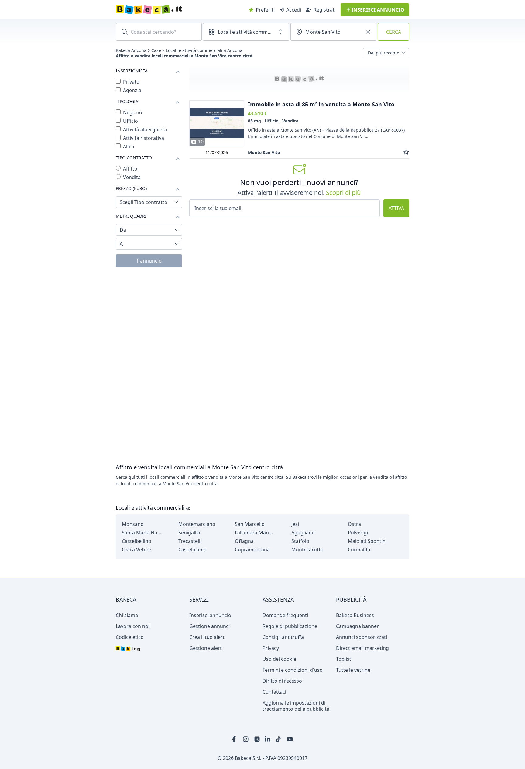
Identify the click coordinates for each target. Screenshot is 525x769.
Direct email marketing (362, 648)
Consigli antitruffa (283, 637)
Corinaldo (359, 549)
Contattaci (274, 691)
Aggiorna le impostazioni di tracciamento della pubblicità (295, 705)
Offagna (244, 541)
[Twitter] (257, 739)
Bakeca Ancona (131, 50)
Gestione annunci (209, 626)
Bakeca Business (355, 615)
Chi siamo (127, 615)
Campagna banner (357, 626)
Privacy (270, 648)
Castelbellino (136, 541)
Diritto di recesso (282, 681)
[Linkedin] (268, 739)
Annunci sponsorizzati (361, 637)
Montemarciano (196, 524)
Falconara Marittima (254, 532)
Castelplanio (192, 549)
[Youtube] (290, 739)
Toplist (343, 659)
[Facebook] (235, 739)
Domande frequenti (285, 615)
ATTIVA (396, 208)
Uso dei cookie (279, 659)
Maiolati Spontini (367, 541)
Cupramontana (252, 549)
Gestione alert (205, 648)
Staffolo (300, 541)
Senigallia (189, 532)
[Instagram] (246, 739)
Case (156, 50)
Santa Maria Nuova (141, 532)
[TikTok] (279, 739)
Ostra (354, 524)
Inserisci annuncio (210, 615)
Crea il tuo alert (207, 637)
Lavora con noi (132, 626)
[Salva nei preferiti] (406, 152)
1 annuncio (149, 260)
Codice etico (130, 637)
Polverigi (358, 532)
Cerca (393, 32)
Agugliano (303, 532)
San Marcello (250, 524)
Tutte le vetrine (353, 670)
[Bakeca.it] (171, 10)
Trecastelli (189, 541)
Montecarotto (307, 549)
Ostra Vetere (136, 549)
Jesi (295, 524)
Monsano (133, 524)
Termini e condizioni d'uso (292, 670)
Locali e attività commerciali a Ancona (204, 50)
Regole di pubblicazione (289, 626)
